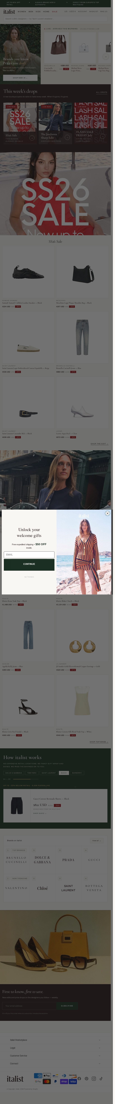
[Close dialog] (107, 513)
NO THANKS (29, 577)
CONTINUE (29, 564)
